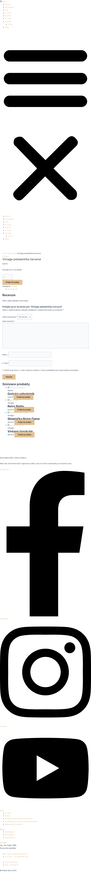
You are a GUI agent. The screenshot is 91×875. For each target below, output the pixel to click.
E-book (8, 13)
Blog (7, 27)
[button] (45, 123)
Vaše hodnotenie (9, 317)
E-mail (5, 363)
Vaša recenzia (8, 321)
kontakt (3, 843)
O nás (10, 24)
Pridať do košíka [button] (23, 397)
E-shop (8, 19)
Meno (5, 355)
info (1, 810)
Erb (6, 10)
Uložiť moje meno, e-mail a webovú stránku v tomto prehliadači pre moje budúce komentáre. (41, 370)
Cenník (8, 16)
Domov (8, 4)
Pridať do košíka (12, 282)
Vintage (13, 253)
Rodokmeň (9, 7)
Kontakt (8, 21)
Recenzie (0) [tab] (13, 289)
